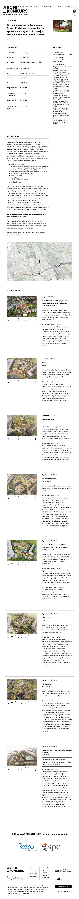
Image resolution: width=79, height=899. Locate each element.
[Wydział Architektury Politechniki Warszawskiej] (62, 871)
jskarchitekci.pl (46, 686)
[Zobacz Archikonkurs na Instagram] (74, 15)
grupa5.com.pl (46, 422)
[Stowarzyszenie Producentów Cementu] (51, 847)
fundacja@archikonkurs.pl (15, 879)
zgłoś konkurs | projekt (63, 6)
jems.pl (44, 620)
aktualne (12, 6)
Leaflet (53, 279)
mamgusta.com (46, 481)
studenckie (20, 6)
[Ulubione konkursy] (8, 40)
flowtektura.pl (46, 755)
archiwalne (29, 6)
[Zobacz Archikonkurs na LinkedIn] (74, 11)
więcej (44, 345)
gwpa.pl (51, 549)
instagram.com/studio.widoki (51, 305)
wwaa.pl (44, 365)
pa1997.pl (45, 549)
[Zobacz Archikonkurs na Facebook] (74, 6)
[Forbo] (28, 847)
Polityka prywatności (63, 891)
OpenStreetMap (61, 279)
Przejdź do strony (63, 886)
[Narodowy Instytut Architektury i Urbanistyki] (58, 879)
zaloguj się (47, 6)
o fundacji (37, 6)
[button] (39, 261)
